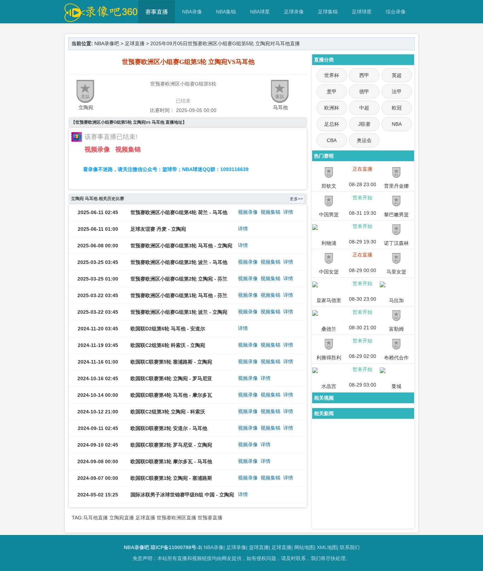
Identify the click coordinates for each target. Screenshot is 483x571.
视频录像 (97, 149)
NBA (397, 124)
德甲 (364, 91)
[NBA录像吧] (100, 19)
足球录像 (294, 11)
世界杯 (331, 75)
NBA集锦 (226, 11)
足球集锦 (328, 11)
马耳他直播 (95, 517)
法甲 (397, 91)
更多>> (296, 198)
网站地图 (304, 547)
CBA (332, 140)
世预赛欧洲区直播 (176, 517)
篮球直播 (259, 547)
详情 (288, 212)
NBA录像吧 (106, 43)
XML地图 (327, 547)
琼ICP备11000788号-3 (176, 547)
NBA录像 (192, 11)
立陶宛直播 (121, 517)
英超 (397, 75)
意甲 (332, 91)
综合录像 (396, 11)
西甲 (364, 75)
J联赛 (364, 124)
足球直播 (135, 43)
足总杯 (331, 124)
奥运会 (364, 140)
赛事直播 (156, 12)
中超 (364, 108)
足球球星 (362, 11)
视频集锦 (128, 149)
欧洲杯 (331, 108)
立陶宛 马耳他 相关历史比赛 (97, 198)
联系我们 (350, 547)
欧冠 (397, 108)
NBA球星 (260, 11)
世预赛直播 (210, 517)
